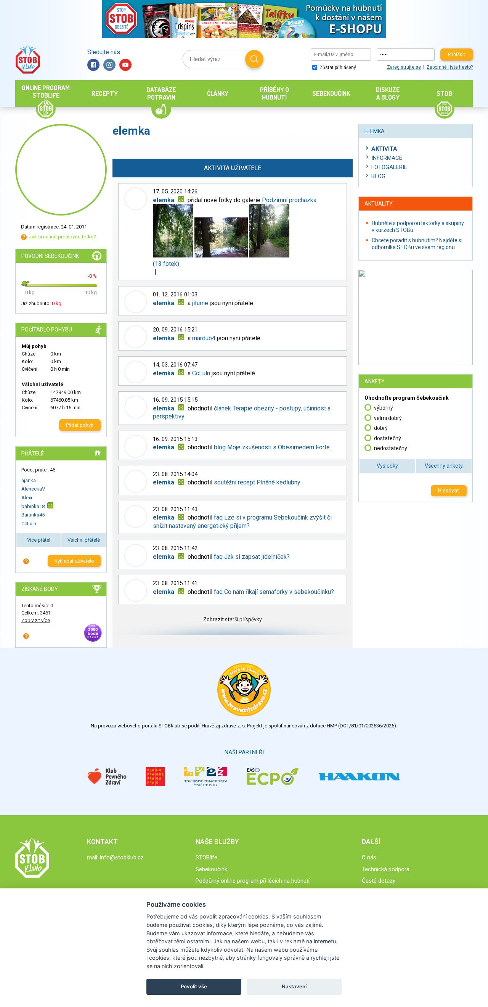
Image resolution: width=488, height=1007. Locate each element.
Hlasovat (448, 490)
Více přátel (38, 540)
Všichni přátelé (83, 540)
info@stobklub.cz (122, 857)
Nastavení (294, 986)
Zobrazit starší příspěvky (232, 619)
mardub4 (203, 338)
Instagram (109, 65)
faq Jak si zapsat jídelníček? (252, 556)
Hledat (254, 59)
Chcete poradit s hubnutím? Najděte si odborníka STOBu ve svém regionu (417, 243)
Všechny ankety (444, 466)
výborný (383, 408)
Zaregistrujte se (404, 67)
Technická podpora (385, 869)
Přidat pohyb (80, 425)
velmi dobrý (388, 418)
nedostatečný (390, 448)
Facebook (93, 65)
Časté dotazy (378, 880)
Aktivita (384, 148)
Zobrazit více (35, 620)
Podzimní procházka (289, 200)
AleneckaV (33, 489)
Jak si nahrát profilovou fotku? (62, 237)
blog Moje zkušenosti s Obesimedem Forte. (272, 447)
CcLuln (28, 523)
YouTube (125, 65)
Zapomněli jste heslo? (450, 67)
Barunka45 (33, 515)
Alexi (26, 497)
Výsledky (387, 466)
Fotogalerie (389, 167)
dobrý (381, 428)
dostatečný (387, 438)
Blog (378, 176)
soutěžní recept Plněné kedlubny (257, 482)
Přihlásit (456, 54)
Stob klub (27, 59)
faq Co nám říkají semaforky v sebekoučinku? (274, 591)
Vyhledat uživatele (74, 561)
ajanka (28, 480)
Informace (386, 157)
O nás (369, 857)
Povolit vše (194, 986)
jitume (200, 303)
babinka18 (33, 506)
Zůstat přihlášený (337, 67)
